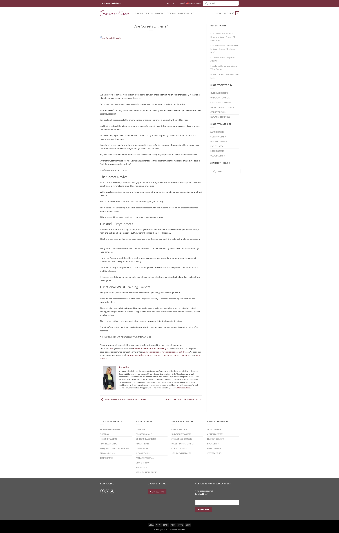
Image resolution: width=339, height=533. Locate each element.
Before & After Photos (147, 472)
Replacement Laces (220, 117)
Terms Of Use (106, 458)
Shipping (104, 434)
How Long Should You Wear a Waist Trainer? (223, 67)
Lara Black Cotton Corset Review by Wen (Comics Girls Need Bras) (223, 37)
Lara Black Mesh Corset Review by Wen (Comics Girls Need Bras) (224, 48)
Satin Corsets (217, 132)
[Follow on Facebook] (102, 491)
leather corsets (161, 355)
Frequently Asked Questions (114, 448)
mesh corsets (174, 355)
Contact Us (180, 3)
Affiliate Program (145, 458)
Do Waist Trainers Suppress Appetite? (222, 59)
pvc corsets (186, 355)
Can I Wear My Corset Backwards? (182, 399)
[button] (231, 13)
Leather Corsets (218, 141)
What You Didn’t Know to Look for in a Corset (125, 399)
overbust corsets (168, 351)
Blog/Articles (142, 453)
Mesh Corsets (217, 151)
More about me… (184, 388)
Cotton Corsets (218, 137)
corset (111, 348)
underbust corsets (151, 351)
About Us (170, 3)
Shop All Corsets (143, 13)
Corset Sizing (142, 448)
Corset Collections (165, 13)
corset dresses (182, 351)
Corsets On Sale (186, 13)
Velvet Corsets (217, 156)
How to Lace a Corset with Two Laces (224, 76)
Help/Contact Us (108, 439)
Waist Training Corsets (222, 107)
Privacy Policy (107, 453)
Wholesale (141, 467)
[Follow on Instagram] (107, 491)
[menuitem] (190, 3)
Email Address (201, 494)
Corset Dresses (217, 112)
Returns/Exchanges (110, 429)
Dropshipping (143, 463)
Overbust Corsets (219, 93)
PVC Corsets (216, 146)
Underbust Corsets (220, 98)
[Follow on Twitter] (112, 491)
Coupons (140, 429)
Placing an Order (109, 444)
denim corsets (146, 355)
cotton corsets (133, 355)
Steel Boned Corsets (220, 102)
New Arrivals (142, 444)
